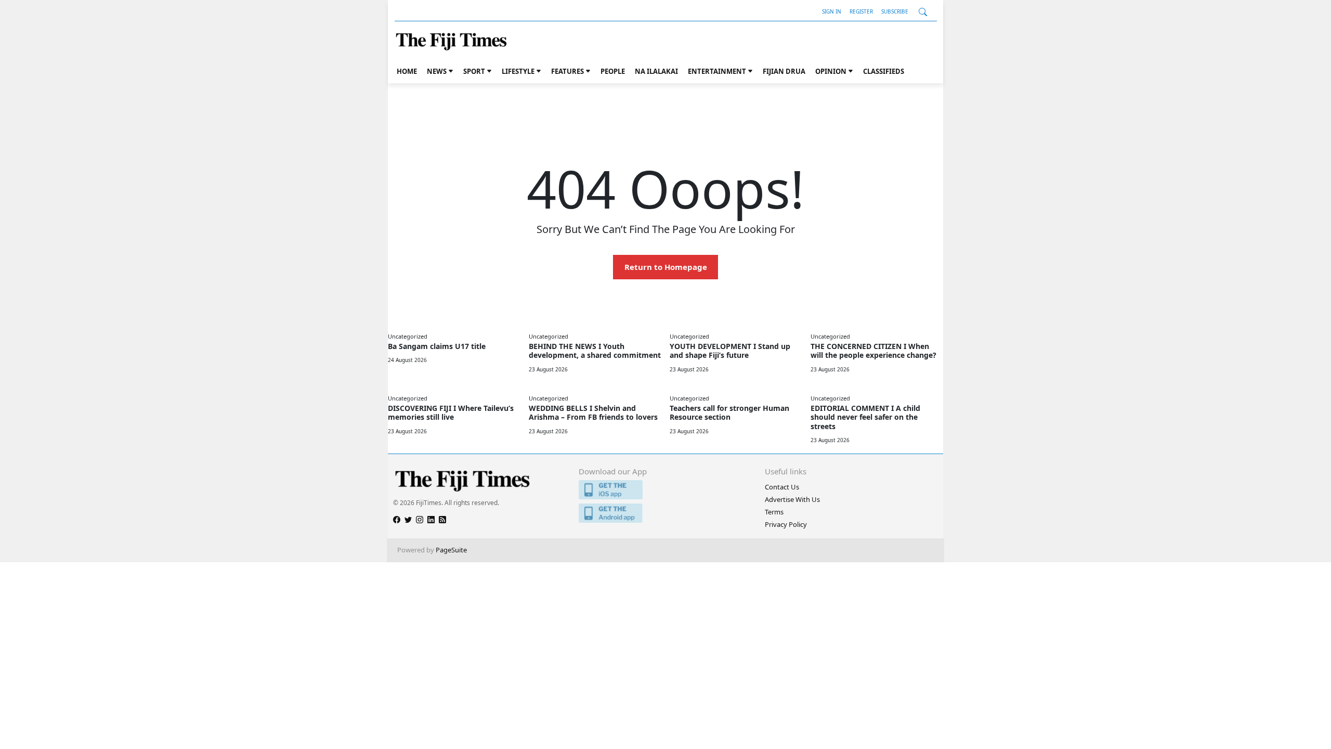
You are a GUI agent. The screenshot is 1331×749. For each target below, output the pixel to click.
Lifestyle (518, 71)
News (437, 71)
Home (407, 71)
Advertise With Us (792, 499)
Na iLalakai (656, 71)
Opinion (830, 71)
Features (567, 71)
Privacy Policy (786, 524)
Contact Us (782, 487)
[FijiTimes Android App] (665, 513)
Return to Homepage (665, 267)
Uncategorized (407, 336)
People (613, 71)
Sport (474, 71)
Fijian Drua (784, 71)
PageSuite (451, 549)
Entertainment (717, 71)
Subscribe (894, 11)
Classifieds (883, 71)
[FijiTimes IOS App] (665, 489)
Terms (774, 511)
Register (861, 11)
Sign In (831, 11)
